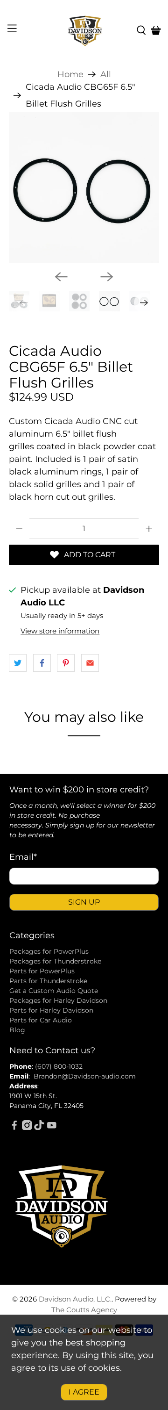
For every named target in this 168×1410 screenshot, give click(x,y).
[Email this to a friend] (90, 663)
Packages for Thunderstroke (55, 961)
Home (70, 74)
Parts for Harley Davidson (51, 1010)
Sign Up (84, 902)
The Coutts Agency (84, 1309)
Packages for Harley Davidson (58, 1000)
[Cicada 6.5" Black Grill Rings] (84, 187)
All (105, 74)
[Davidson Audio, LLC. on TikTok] (39, 1127)
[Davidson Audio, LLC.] (84, 30)
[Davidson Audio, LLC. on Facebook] (14, 1127)
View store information (60, 630)
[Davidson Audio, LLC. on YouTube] (52, 1127)
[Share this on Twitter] (18, 663)
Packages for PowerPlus (49, 951)
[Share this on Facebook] (42, 663)
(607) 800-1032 (59, 1066)
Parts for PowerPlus (42, 971)
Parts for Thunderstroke (48, 981)
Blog (17, 1030)
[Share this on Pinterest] (66, 663)
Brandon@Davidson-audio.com (85, 1076)
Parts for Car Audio (40, 1020)
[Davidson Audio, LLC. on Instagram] (27, 1127)
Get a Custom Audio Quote (53, 990)
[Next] (107, 277)
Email (23, 857)
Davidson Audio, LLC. (75, 1299)
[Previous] (61, 277)
